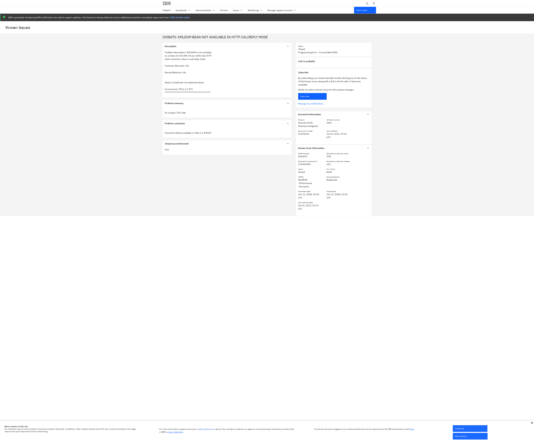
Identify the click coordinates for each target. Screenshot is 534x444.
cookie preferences (205, 429)
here (412, 429)
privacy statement (175, 432)
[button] (532, 423)
